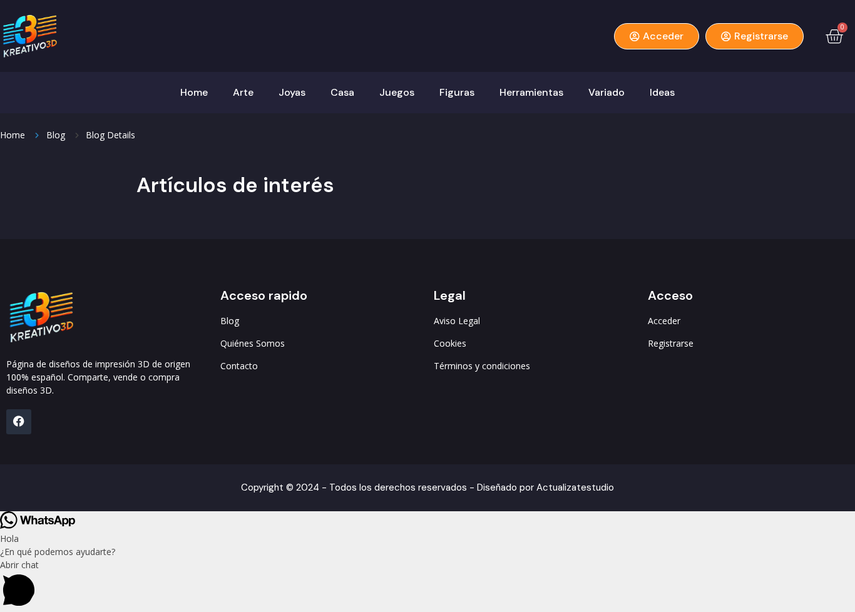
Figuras (456, 92)
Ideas (662, 92)
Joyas (292, 92)
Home (194, 92)
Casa (342, 92)
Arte (243, 92)
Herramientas (531, 92)
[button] (427, 585)
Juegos (396, 92)
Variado (606, 92)
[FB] (18, 421)
